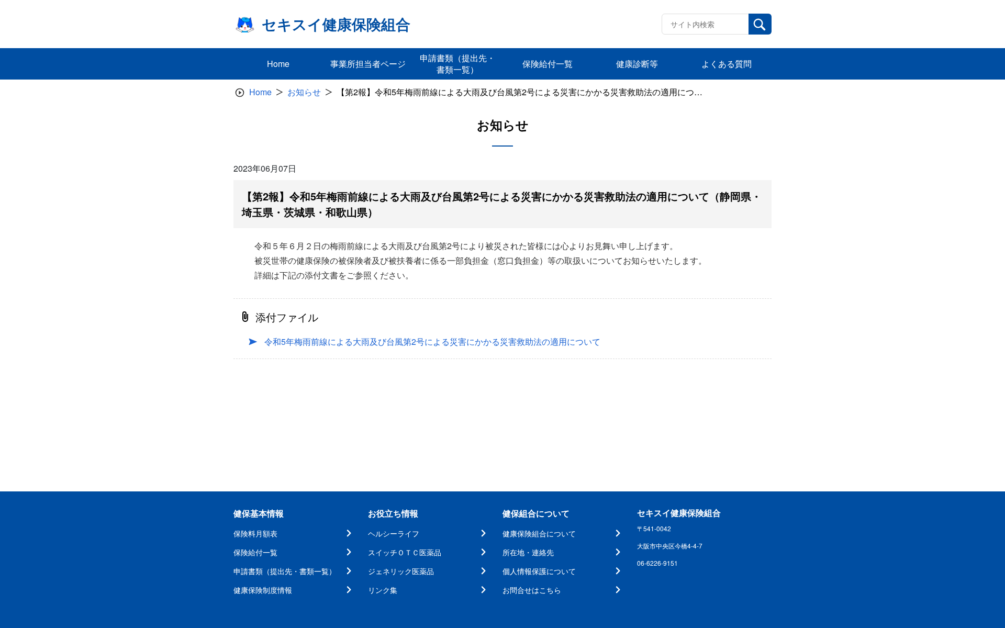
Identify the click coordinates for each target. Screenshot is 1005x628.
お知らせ (304, 92)
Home (260, 92)
